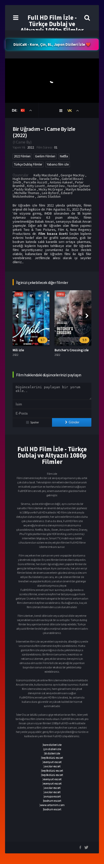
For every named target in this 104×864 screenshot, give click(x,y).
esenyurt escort (52, 762)
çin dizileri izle (52, 749)
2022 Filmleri (22, 156)
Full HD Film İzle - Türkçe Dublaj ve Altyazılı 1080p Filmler (52, 23)
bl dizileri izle (52, 753)
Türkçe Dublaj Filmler (28, 164)
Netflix (64, 156)
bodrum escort (52, 801)
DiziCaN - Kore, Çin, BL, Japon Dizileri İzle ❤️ (52, 44)
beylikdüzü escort (52, 757)
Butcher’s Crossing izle (72, 350)
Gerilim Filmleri (45, 156)
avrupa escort (52, 796)
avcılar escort (52, 766)
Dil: (15, 110)
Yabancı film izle (58, 164)
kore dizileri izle (52, 745)
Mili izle (18, 350)
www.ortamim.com (52, 805)
